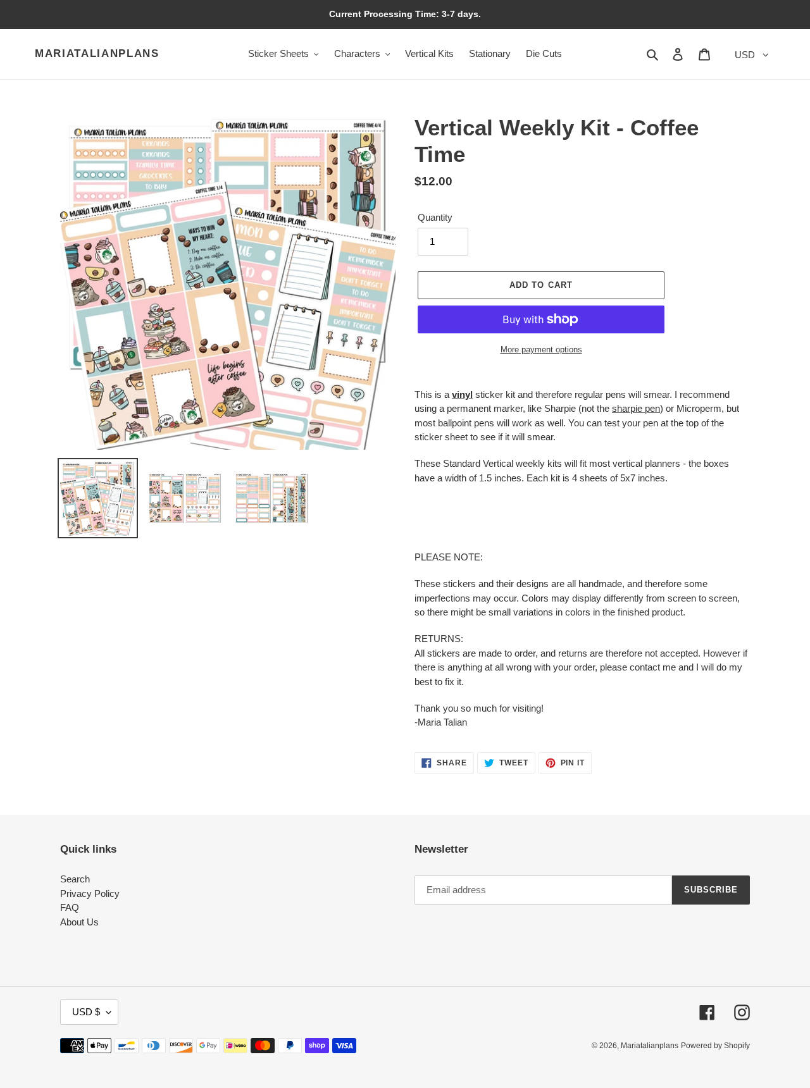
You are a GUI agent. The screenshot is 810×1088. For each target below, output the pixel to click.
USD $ (86, 1011)
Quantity (435, 217)
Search (75, 879)
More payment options (541, 349)
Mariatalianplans (97, 53)
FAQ (69, 907)
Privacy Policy (90, 893)
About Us (79, 922)
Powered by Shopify (715, 1045)
